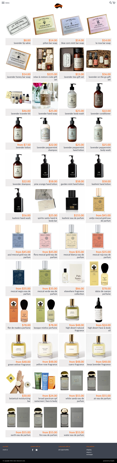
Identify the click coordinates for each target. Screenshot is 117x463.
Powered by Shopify (108, 461)
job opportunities (63, 449)
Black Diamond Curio (19, 461)
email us (5, 449)
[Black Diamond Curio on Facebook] (32, 451)
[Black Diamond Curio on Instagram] (36, 451)
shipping (88, 449)
